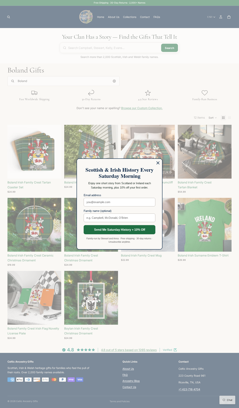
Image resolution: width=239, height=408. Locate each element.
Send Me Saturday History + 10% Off (119, 229)
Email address (92, 195)
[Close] (157, 162)
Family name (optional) (97, 210)
